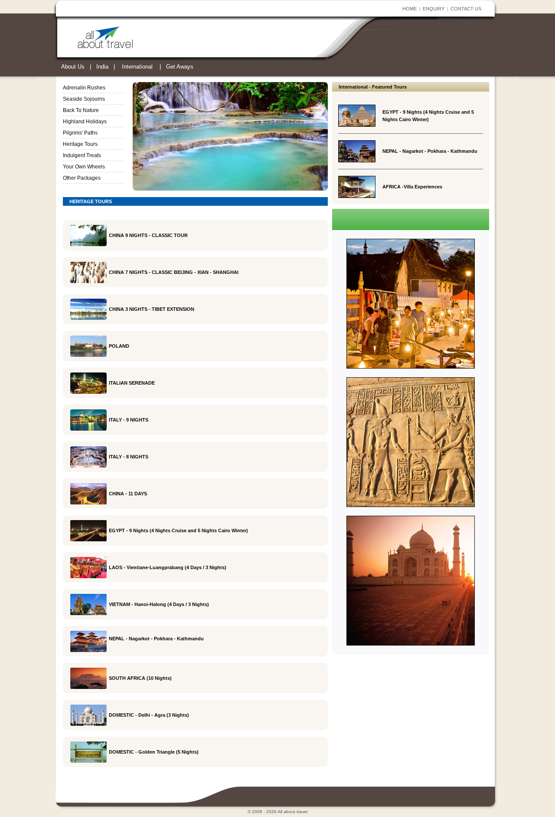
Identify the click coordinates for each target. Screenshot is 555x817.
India (102, 66)
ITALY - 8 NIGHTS (128, 456)
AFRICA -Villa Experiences (412, 186)
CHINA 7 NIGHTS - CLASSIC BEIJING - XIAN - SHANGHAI (173, 272)
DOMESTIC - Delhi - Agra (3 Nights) (149, 715)
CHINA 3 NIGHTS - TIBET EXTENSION (151, 309)
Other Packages (82, 178)
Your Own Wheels (84, 167)
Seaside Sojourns (84, 99)
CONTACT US (466, 8)
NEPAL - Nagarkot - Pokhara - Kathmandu (429, 151)
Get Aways (179, 66)
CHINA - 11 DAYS (128, 493)
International (137, 66)
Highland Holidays (85, 122)
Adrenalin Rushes (84, 88)
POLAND (119, 346)
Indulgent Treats (82, 155)
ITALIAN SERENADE (132, 382)
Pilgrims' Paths (80, 133)
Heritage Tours (80, 144)
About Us (73, 66)
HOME (409, 8)
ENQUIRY (433, 8)
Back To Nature (81, 110)
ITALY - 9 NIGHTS (128, 419)
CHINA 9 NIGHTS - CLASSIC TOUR (148, 235)
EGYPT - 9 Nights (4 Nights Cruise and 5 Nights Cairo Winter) (178, 530)
